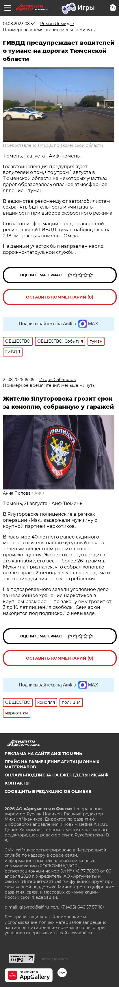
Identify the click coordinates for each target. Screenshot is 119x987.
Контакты (17, 783)
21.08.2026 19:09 (19, 379)
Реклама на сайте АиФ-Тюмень (43, 753)
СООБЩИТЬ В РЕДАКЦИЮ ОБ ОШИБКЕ (48, 791)
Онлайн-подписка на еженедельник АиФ (56, 775)
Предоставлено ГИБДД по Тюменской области (53, 145)
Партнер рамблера (54, 959)
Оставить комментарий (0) (59, 297)
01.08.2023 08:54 (19, 23)
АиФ (39, 493)
